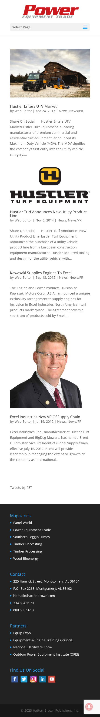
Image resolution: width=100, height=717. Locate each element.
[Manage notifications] (89, 706)
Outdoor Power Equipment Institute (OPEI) (46, 654)
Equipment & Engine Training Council (42, 640)
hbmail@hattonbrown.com (34, 595)
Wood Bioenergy (26, 558)
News (63, 111)
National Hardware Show (32, 647)
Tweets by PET (21, 487)
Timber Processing (27, 551)
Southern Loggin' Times (31, 537)
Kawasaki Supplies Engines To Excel (41, 272)
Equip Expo (22, 633)
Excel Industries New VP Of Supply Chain (45, 416)
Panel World (22, 522)
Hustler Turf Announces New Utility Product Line (48, 213)
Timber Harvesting (27, 544)
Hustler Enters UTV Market (33, 106)
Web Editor (23, 111)
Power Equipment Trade (32, 530)
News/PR (76, 111)
